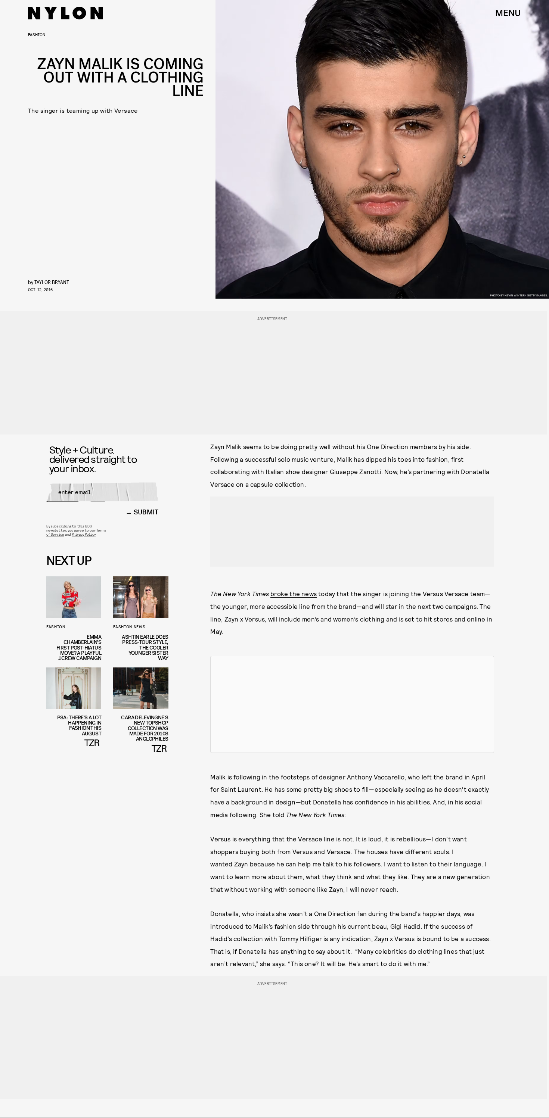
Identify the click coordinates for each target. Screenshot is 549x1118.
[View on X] (352, 704)
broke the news (293, 593)
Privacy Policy (83, 534)
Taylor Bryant (51, 282)
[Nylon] (65, 13)
